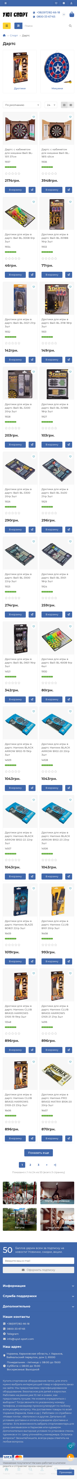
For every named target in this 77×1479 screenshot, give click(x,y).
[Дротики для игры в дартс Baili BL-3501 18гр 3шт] (56, 554)
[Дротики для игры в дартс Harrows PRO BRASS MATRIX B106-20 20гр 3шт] (56, 1074)
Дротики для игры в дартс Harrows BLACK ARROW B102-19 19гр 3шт (19, 749)
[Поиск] (70, 26)
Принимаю (65, 1472)
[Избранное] (56, 3)
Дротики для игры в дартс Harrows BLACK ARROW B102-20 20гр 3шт (55, 749)
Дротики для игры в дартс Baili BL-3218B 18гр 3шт (54, 408)
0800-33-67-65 (46, 16)
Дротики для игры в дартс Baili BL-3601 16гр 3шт (20, 662)
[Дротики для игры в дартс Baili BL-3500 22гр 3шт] (20, 554)
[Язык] (64, 3)
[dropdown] (5, 3)
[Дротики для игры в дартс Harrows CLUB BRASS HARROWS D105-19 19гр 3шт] (20, 985)
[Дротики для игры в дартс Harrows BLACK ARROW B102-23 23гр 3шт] (56, 812)
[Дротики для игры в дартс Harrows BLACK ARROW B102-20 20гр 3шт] (56, 724)
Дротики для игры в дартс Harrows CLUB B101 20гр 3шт (54, 924)
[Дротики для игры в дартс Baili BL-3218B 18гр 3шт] (56, 384)
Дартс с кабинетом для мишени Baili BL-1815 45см (55, 153)
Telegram (13, 1333)
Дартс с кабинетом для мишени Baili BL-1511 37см (19, 153)
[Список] (70, 105)
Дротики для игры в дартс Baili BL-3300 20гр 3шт (18, 493)
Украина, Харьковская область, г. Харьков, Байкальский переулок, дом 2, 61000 (35, 1355)
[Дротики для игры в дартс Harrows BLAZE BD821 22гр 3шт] (20, 901)
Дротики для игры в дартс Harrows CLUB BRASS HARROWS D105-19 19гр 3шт (18, 1011)
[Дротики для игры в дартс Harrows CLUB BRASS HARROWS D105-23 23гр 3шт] (20, 1074)
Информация (14, 1286)
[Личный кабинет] (71, 3)
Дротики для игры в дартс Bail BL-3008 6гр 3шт (20, 238)
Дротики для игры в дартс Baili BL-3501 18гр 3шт (54, 578)
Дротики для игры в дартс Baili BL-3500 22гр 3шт (18, 578)
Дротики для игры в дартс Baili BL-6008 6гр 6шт (56, 662)
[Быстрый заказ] (32, 190)
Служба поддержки (20, 1296)
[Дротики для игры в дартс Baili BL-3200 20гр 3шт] (20, 384)
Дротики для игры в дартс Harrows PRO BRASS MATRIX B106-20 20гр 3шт (56, 1100)
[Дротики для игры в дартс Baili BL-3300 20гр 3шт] (20, 469)
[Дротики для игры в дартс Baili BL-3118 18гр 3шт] (56, 299)
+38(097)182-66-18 (48, 12)
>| (55, 1165)
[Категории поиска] (18, 26)
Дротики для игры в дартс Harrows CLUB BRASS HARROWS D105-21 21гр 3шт (54, 1011)
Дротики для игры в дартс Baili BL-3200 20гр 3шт (18, 408)
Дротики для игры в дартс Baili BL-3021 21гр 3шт (20, 323)
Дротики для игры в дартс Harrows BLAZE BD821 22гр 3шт (19, 924)
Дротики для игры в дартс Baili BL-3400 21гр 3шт (54, 493)
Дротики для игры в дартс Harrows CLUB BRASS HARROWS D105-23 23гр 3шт (18, 1100)
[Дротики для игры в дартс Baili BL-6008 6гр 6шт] (56, 639)
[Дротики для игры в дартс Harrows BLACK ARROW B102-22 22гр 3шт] (20, 812)
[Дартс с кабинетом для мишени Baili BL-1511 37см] (20, 129)
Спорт (14, 35)
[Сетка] (64, 105)
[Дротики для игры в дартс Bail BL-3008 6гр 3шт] (20, 214)
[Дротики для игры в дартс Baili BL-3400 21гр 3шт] (56, 469)
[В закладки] (33, 117)
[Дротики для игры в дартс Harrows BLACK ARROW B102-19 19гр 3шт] (20, 724)
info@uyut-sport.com (20, 1338)
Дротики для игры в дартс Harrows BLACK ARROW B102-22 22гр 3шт (19, 838)
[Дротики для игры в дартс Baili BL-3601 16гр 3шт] (20, 639)
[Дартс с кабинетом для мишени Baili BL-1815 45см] (56, 129)
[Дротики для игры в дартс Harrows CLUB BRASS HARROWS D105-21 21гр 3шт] (56, 985)
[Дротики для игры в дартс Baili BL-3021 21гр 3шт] (20, 299)
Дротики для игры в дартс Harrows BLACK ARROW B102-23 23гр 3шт (55, 838)
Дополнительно (16, 1306)
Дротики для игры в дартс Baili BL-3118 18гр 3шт (56, 323)
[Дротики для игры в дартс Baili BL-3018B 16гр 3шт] (56, 214)
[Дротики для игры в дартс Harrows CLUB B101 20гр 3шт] (56, 901)
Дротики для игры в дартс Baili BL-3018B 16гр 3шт (54, 238)
